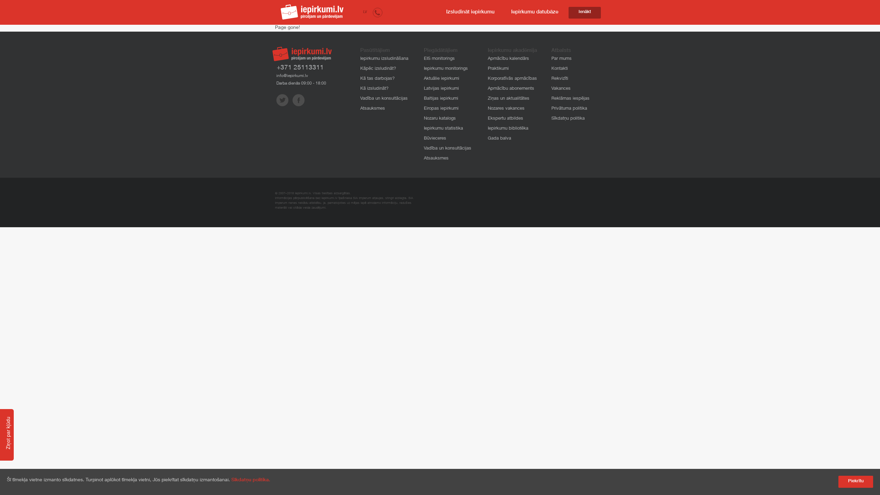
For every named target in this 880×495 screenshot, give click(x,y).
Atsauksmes (372, 109)
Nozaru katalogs (440, 119)
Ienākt (585, 12)
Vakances (561, 89)
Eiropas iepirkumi (441, 109)
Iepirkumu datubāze (534, 12)
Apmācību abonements (511, 89)
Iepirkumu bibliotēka (508, 128)
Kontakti (559, 69)
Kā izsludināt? (374, 89)
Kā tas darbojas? (377, 79)
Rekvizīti (559, 79)
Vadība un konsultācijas (384, 99)
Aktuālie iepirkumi (441, 79)
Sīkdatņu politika (568, 119)
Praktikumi (498, 69)
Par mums (561, 59)
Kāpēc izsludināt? (378, 69)
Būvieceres (435, 138)
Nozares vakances (506, 109)
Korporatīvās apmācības (512, 79)
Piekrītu (856, 481)
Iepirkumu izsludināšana (384, 59)
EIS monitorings (439, 59)
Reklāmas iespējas (570, 99)
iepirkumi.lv (312, 12)
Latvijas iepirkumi (441, 89)
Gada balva (499, 138)
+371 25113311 (300, 68)
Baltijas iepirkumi (441, 99)
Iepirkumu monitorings (446, 69)
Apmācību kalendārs (508, 59)
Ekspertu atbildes (505, 119)
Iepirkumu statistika (443, 128)
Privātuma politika (569, 109)
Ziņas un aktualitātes (508, 99)
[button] (378, 12)
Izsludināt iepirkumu (470, 12)
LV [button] (365, 12)
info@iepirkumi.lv (292, 76)
